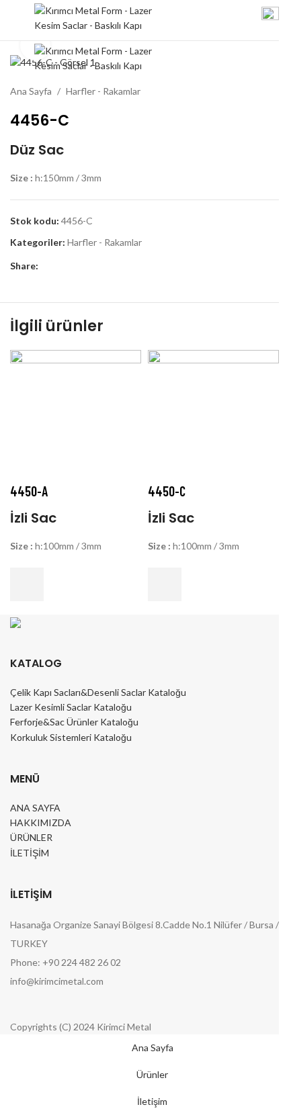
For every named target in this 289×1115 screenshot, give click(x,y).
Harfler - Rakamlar (103, 91)
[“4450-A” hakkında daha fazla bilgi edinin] (27, 584)
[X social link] (62, 266)
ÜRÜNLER (31, 837)
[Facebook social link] (46, 266)
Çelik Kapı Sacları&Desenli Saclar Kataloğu (98, 692)
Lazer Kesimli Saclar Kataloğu (71, 707)
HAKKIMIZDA (40, 822)
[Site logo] (94, 19)
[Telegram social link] (111, 266)
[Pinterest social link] (79, 266)
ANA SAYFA (35, 807)
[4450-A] (75, 414)
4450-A (29, 491)
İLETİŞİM (29, 852)
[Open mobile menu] (15, 20)
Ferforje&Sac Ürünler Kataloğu (74, 721)
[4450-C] (213, 414)
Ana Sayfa (31, 91)
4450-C (166, 491)
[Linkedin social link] (95, 266)
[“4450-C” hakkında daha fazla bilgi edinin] (164, 584)
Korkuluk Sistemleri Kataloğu (71, 737)
